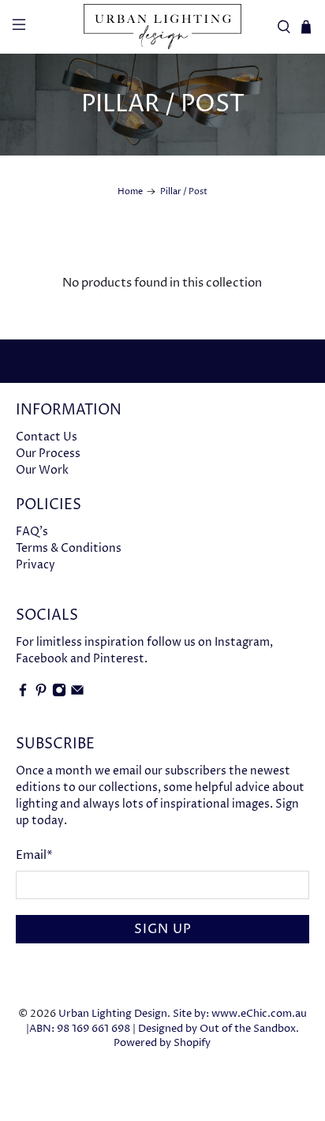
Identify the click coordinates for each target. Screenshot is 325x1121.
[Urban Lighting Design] (162, 27)
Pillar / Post (183, 191)
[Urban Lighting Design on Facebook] (23, 693)
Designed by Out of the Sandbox (217, 1029)
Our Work (42, 470)
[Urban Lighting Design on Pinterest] (41, 693)
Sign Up (163, 929)
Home (130, 191)
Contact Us (46, 436)
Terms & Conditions (68, 548)
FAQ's (32, 531)
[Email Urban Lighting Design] (77, 693)
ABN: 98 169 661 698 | (82, 1029)
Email (34, 855)
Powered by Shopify (162, 1043)
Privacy (35, 564)
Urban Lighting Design (112, 1014)
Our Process (48, 453)
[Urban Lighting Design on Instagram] (59, 693)
